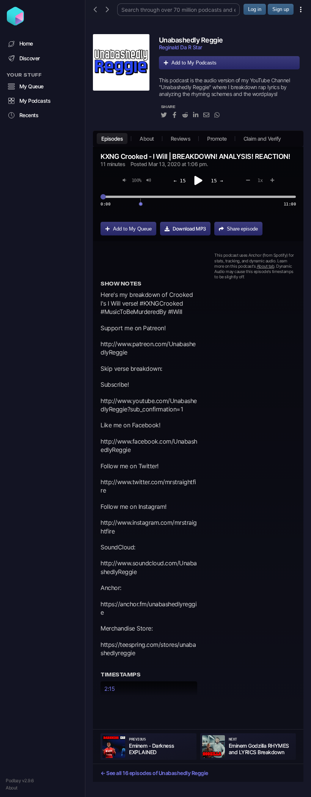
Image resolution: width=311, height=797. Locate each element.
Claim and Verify (262, 138)
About (11, 788)
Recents (29, 115)
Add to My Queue (132, 229)
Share (242, 229)
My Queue (31, 86)
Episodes (112, 138)
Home (26, 43)
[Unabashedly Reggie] (121, 80)
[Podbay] (15, 23)
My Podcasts (35, 100)
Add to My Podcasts (194, 63)
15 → (217, 181)
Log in (254, 9)
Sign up (280, 9)
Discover (29, 58)
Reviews (181, 138)
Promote (217, 138)
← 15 (180, 181)
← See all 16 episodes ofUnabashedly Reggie (154, 773)
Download (189, 229)
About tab (266, 266)
